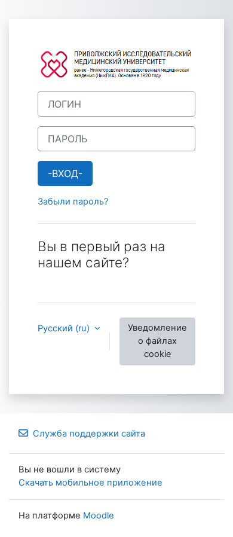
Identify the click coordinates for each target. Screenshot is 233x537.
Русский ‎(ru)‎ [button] (65, 328)
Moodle (98, 515)
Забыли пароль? (73, 201)
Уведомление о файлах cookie (157, 340)
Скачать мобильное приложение (91, 482)
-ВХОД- (65, 173)
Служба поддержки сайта (89, 433)
